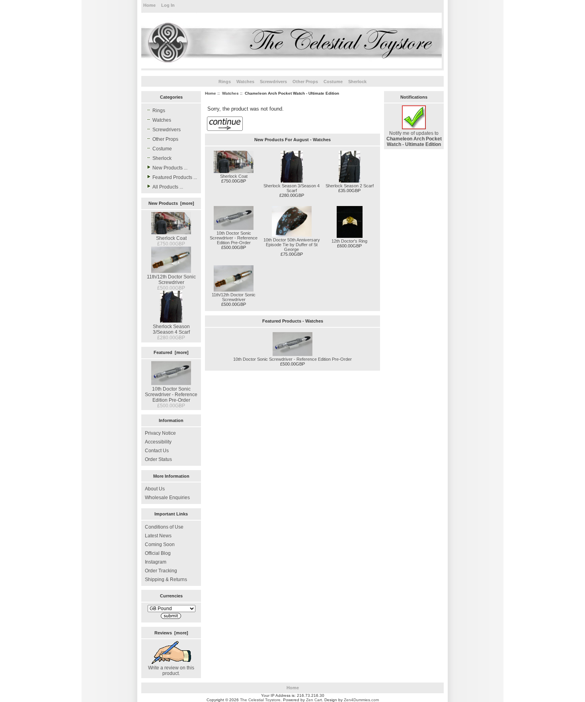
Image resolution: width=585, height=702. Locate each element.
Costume (333, 81)
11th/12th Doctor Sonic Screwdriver (171, 279)
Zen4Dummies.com (361, 700)
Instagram (155, 562)
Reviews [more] (171, 632)
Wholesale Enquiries (167, 497)
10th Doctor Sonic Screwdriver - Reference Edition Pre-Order (171, 394)
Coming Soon (160, 544)
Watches (230, 93)
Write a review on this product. (171, 670)
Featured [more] (171, 352)
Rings (224, 81)
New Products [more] (171, 203)
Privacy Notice (160, 433)
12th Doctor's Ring (349, 241)
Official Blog (158, 553)
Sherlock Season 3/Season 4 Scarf (171, 329)
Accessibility (158, 442)
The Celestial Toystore (260, 700)
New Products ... (169, 168)
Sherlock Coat (171, 238)
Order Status (158, 459)
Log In (168, 5)
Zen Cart (314, 700)
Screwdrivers (273, 81)
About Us (155, 489)
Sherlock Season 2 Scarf (350, 185)
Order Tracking (161, 571)
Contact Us (157, 450)
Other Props (305, 81)
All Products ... (167, 187)
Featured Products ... (174, 177)
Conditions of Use (164, 527)
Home (149, 5)
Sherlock (357, 81)
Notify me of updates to (414, 138)
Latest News (158, 536)
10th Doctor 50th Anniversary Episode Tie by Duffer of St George (291, 244)
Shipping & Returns (166, 579)
